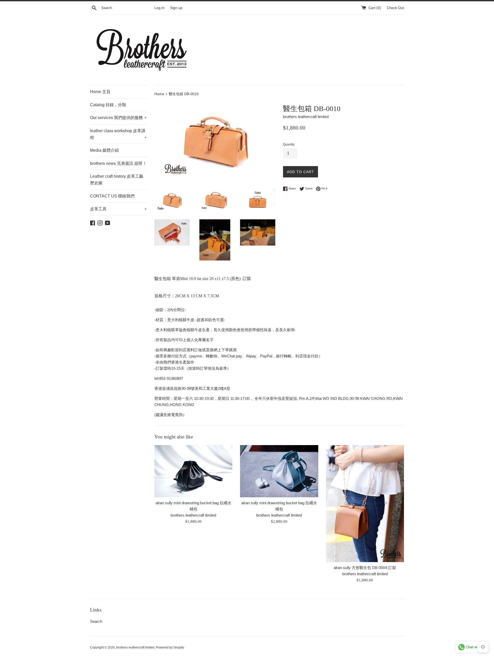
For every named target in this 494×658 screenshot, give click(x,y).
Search (96, 621)
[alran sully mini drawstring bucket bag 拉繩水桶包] (193, 471)
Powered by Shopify (170, 647)
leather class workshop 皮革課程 (118, 134)
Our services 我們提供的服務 (118, 117)
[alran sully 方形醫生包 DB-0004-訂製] (365, 503)
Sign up (176, 8)
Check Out (395, 8)
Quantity (289, 144)
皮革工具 (118, 209)
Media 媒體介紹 (104, 150)
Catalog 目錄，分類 (108, 105)
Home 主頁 (100, 91)
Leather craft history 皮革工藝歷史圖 (116, 179)
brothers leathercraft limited (135, 647)
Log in (159, 8)
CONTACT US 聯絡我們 (112, 196)
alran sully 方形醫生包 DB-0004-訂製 (365, 567)
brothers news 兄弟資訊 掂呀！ (118, 163)
